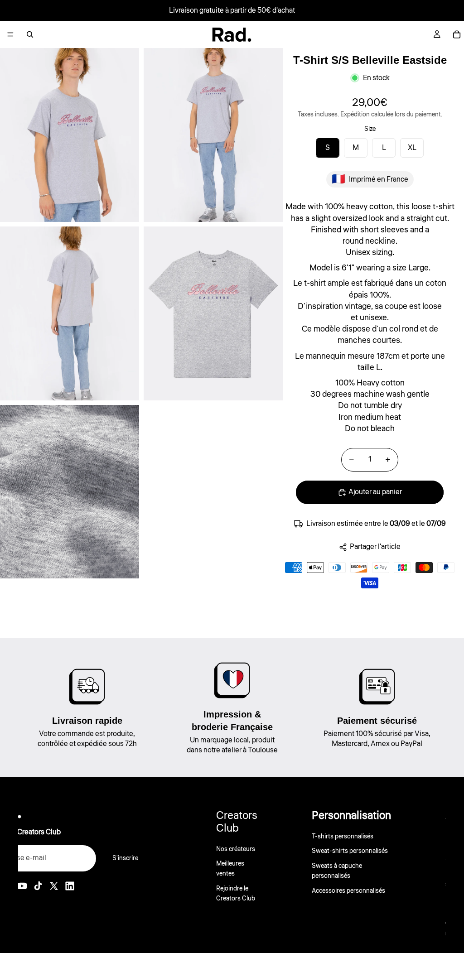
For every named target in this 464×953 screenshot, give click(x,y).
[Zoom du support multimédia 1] (69, 135)
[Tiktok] (38, 886)
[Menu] (10, 34)
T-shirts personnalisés (342, 836)
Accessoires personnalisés (348, 890)
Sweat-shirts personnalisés (350, 851)
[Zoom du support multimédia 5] (69, 492)
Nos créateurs (235, 848)
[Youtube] (22, 886)
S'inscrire (125, 858)
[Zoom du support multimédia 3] (69, 313)
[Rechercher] (30, 34)
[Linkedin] (69, 886)
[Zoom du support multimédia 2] (213, 135)
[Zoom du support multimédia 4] (213, 313)
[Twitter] (53, 886)
